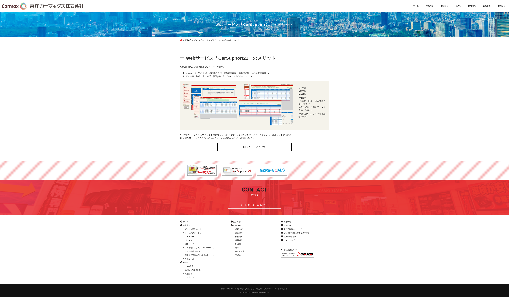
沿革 (237, 248)
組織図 (238, 244)
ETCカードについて (254, 147)
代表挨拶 (239, 229)
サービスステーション (194, 233)
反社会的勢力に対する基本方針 (297, 233)
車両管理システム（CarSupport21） (200, 248)
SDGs (185, 262)
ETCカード (189, 244)
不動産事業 (189, 259)
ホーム (185, 222)
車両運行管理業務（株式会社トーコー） (201, 255)
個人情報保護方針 (291, 237)
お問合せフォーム (254, 205)
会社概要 (239, 237)
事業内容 (186, 225)
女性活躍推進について (293, 229)
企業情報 (237, 225)
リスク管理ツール (192, 251)
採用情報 (287, 222)
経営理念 (239, 233)
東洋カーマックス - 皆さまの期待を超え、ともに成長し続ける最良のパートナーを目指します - (254, 289)
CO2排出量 (189, 277)
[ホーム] (181, 40)
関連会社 (239, 255)
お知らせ (237, 222)
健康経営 (188, 274)
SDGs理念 (189, 266)
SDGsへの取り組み (193, 270)
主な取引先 (239, 251)
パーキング (189, 240)
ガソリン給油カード (193, 229)
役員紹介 (239, 240)
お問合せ (287, 225)
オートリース (190, 237)
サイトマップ (289, 240)
